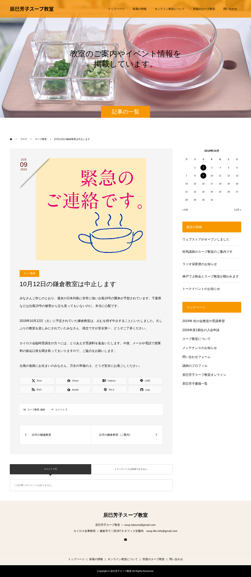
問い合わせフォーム (196, 357)
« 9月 (185, 209)
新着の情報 (139, 8)
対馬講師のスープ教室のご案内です (207, 251)
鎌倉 (42, 409)
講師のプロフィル (194, 365)
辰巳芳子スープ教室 (32, 8)
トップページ (116, 8)
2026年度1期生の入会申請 (200, 330)
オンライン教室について (170, 8)
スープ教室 (29, 273)
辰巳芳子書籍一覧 (194, 383)
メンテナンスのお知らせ (199, 348)
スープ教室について (196, 339)
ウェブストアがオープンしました (205, 239)
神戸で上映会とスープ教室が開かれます (210, 276)
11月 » (237, 209)
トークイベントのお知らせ (201, 288)
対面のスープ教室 (204, 8)
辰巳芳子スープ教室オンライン (204, 374)
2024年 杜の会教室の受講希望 (203, 321)
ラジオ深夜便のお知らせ (199, 264)
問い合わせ (230, 8)
